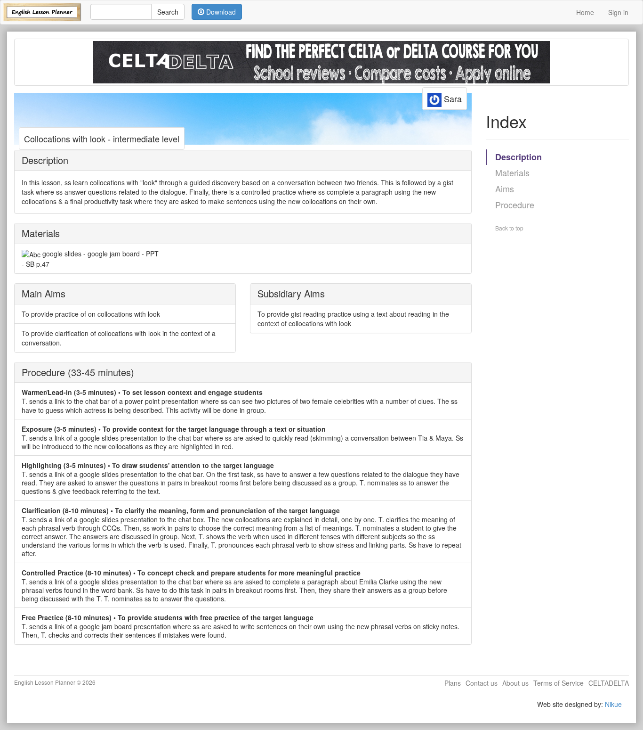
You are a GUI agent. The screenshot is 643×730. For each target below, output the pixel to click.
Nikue (613, 704)
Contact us (482, 683)
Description (518, 157)
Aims (504, 188)
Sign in (618, 12)
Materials (512, 172)
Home (585, 12)
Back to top (509, 228)
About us (515, 683)
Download (220, 11)
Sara (452, 98)
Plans (452, 683)
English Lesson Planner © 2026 (55, 682)
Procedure (514, 204)
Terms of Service (558, 683)
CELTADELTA (608, 683)
